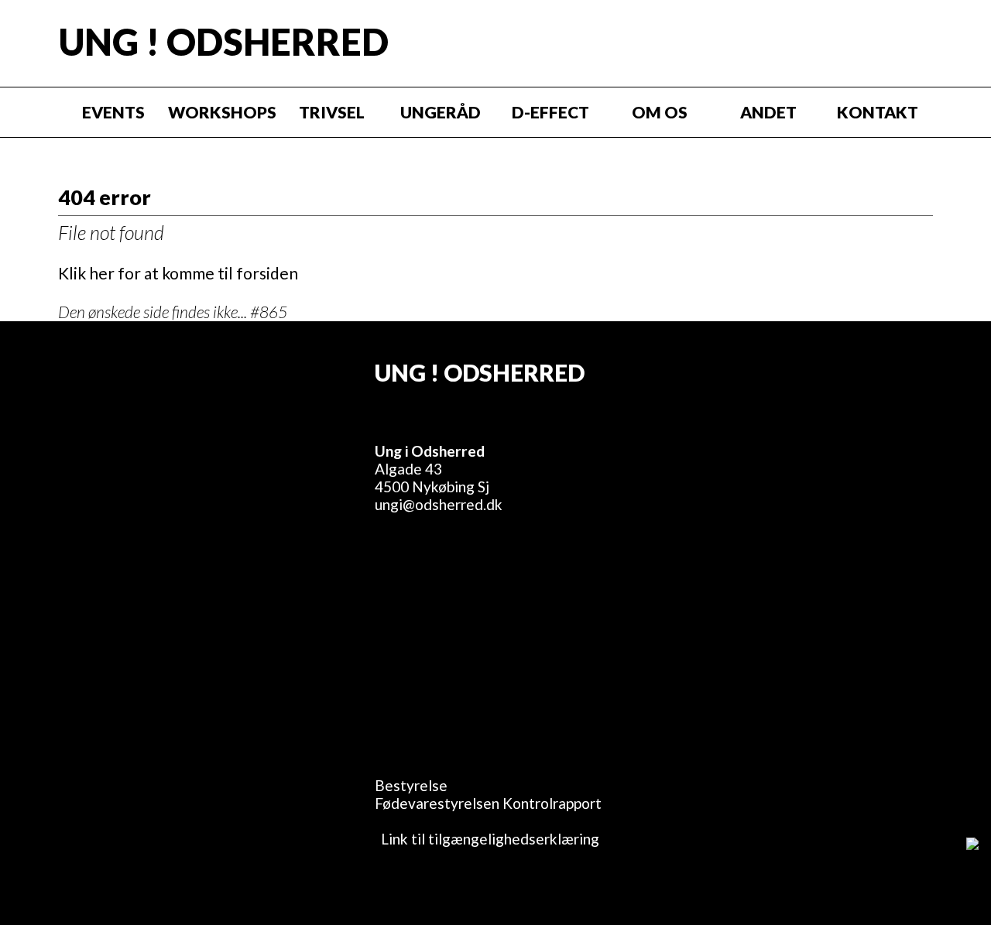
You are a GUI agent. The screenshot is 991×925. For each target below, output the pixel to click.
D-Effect (550, 112)
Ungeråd (440, 112)
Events (113, 112)
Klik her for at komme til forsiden (178, 273)
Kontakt (877, 112)
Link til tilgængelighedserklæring (487, 839)
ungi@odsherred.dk (438, 504)
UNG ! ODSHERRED (224, 41)
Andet (768, 112)
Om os (660, 112)
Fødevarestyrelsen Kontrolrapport (488, 803)
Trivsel (332, 112)
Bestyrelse (411, 785)
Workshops (222, 112)
